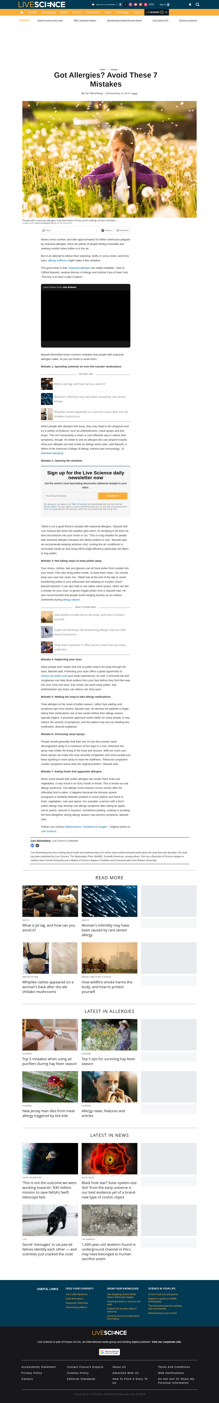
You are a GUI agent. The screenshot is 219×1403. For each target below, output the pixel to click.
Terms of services (80, 504)
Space (108, 12)
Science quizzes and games (163, 1294)
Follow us (108, 230)
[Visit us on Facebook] (120, 4)
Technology (122, 12)
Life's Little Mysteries (77, 1294)
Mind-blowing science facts (162, 1313)
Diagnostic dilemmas (77, 1303)
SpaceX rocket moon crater (50, 20)
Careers (27, 1378)
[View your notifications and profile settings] (190, 4)
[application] (85, 315)
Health (64, 12)
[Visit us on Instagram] (130, 4)
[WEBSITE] (38, 845)
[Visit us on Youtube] (135, 4)
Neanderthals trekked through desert (124, 20)
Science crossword (188, 20)
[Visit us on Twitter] (125, 4)
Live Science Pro (160, 20)
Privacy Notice (50, 507)
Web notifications (171, 1372)
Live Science (48, 831)
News (135, 93)
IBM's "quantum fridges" (85, 20)
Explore (137, 12)
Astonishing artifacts (76, 1307)
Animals (32, 12)
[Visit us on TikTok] (145, 4)
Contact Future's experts (85, 1366)
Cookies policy (78, 1372)
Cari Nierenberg (94, 93)
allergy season (71, 599)
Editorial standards (81, 1378)
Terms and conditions (174, 1366)
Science (77, 12)
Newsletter (124, 230)
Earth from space (75, 1298)
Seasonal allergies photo (45, 223)
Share (48, 230)
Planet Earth (93, 12)
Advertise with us (125, 1372)
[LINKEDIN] (33, 845)
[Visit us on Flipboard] (140, 4)
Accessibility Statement (38, 1366)
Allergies (114, 69)
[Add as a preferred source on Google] (109, 1352)
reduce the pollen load (54, 675)
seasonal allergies (79, 267)
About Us (119, 1366)
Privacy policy (31, 1372)
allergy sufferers (57, 260)
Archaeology (49, 12)
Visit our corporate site (166, 1341)
